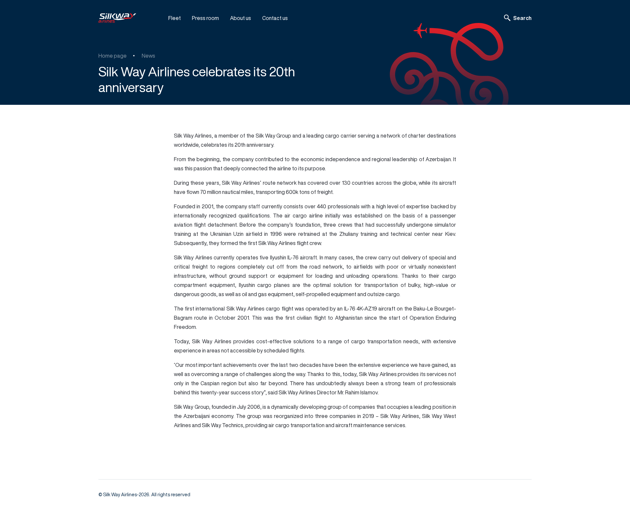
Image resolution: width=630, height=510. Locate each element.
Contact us (275, 18)
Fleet (174, 18)
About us (240, 18)
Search (522, 18)
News (148, 55)
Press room (205, 18)
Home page (112, 55)
